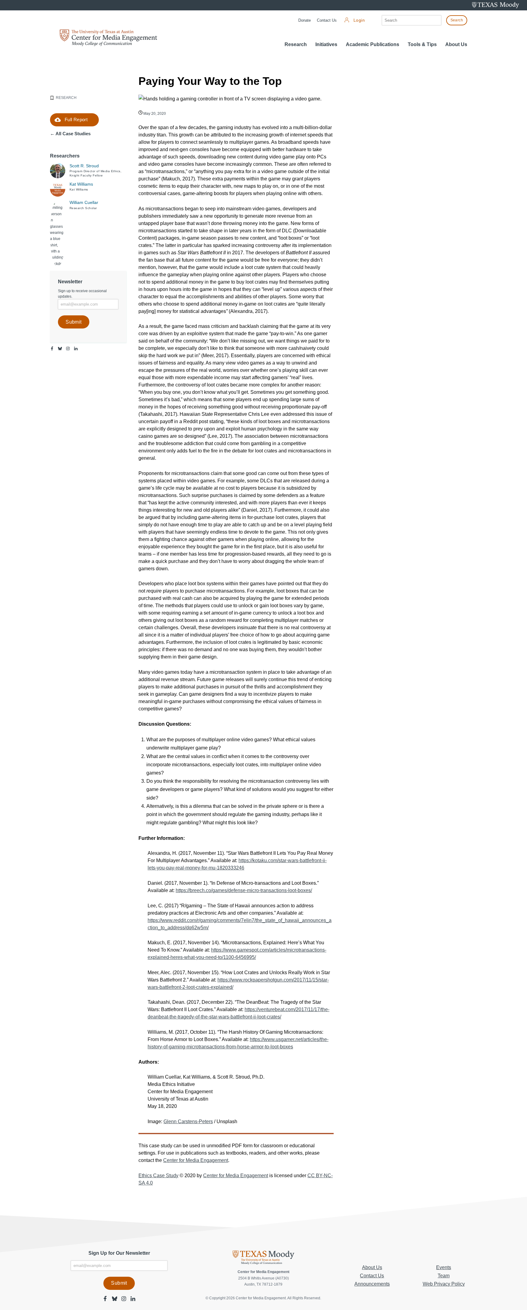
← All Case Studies (70, 133)
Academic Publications (372, 44)
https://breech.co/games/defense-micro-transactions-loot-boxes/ (244, 890)
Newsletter (70, 281)
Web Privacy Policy (444, 1283)
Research (296, 44)
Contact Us (327, 20)
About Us (372, 1267)
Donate (304, 20)
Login (359, 20)
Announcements (372, 1283)
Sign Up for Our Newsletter (119, 1253)
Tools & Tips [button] (422, 44)
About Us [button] (456, 44)
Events (443, 1267)
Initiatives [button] (326, 44)
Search (456, 20)
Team (444, 1275)
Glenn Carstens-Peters (188, 1121)
